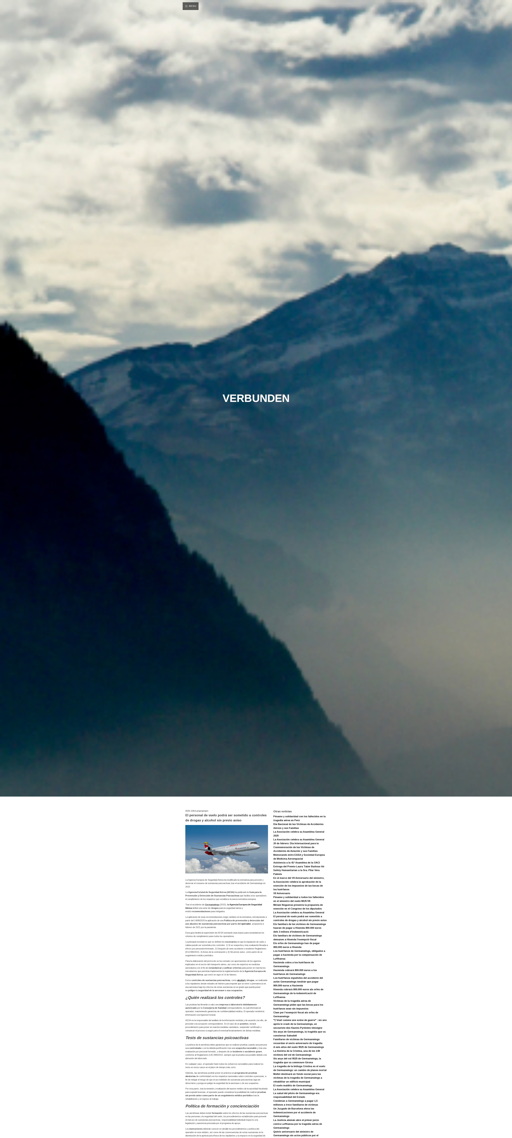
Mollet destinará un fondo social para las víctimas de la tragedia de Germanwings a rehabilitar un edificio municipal (297, 1078)
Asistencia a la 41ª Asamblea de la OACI (296, 862)
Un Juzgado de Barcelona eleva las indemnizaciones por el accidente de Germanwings (294, 1112)
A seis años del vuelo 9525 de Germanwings (298, 1047)
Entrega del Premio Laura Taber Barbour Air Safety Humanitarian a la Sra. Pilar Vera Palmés (298, 870)
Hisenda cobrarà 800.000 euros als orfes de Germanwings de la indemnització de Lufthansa (298, 993)
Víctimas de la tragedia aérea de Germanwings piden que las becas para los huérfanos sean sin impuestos (298, 1005)
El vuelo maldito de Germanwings (292, 1085)
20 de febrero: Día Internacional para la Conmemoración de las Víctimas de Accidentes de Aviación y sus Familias (296, 847)
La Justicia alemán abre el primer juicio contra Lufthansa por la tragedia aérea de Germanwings (297, 1124)
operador (246, 924)
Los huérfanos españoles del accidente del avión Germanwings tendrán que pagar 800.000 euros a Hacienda (298, 982)
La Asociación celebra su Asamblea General (298, 839)
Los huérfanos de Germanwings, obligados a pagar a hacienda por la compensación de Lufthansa (299, 955)
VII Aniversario (281, 893)
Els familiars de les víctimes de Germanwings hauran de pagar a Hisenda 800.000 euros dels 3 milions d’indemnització (299, 928)
